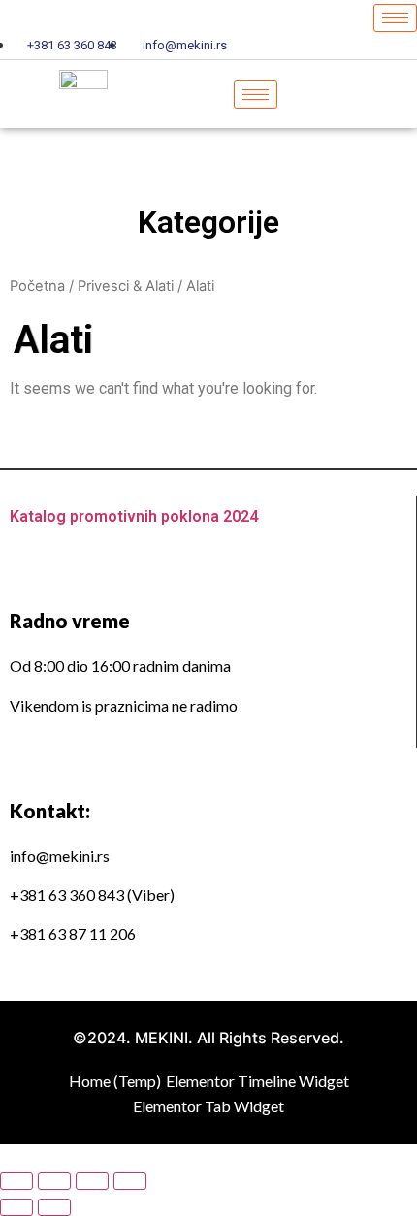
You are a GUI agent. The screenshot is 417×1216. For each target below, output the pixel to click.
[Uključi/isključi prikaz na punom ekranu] (92, 1181)
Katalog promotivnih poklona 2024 (134, 516)
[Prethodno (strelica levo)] (16, 1207)
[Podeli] (54, 1181)
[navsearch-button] (367, 94)
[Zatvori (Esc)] (16, 1181)
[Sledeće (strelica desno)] (54, 1207)
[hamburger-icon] (395, 18)
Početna (37, 286)
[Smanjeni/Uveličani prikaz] (129, 1181)
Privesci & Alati (126, 286)
